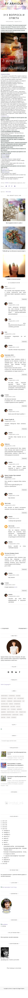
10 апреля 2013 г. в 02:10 (13, 527)
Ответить (24, 299)
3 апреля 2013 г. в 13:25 (10, 478)
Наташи (4, 156)
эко (17, 712)
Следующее (5, 628)
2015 (3, 824)
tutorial (13, 709)
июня (5, 840)
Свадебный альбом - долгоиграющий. (14, 846)
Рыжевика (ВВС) (9, 355)
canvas (11, 703)
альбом (3, 701)
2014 (3, 826)
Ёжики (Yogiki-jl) (9, 419)
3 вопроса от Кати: (5, 116)
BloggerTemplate (21, 988)
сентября (6, 834)
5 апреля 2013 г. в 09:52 (10, 505)
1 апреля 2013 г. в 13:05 (10, 334)
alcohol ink (4, 703)
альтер (18, 706)
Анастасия (8, 503)
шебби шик (15, 714)
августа (6, 836)
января (5, 861)
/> (9, 958)
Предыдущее (22, 628)
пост (15, 587)
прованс (13, 717)
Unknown (7, 444)
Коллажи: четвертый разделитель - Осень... (15, 852)
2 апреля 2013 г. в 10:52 (10, 421)
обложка (3, 709)
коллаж (18, 695)
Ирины (3, 170)
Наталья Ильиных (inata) (12, 553)
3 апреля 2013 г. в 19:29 (13, 321)
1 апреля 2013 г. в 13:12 (10, 356)
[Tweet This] (6, 186)
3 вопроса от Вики (5, 74)
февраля (6, 859)
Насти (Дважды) (6, 154)
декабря (6, 830)
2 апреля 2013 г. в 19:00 (10, 445)
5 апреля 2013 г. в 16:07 (10, 555)
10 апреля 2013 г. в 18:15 (13, 596)
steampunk (17, 703)
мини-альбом (17, 701)
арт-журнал (21, 698)
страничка (12, 695)
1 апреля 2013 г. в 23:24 (10, 396)
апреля (5, 844)
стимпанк (9, 701)
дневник (19, 709)
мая (5, 842)
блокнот (10, 698)
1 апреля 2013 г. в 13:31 (13, 380)
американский (5, 706)
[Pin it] (15, 186)
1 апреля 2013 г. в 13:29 (13, 347)
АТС (8, 709)
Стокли (7, 395)
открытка (3, 698)
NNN (6, 332)
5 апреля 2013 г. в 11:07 (13, 518)
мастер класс (10, 712)
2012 (3, 863)
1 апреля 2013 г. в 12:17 (10, 288)
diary (21, 714)
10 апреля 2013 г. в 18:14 (13, 543)
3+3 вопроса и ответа (9, 854)
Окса (6, 286)
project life (22, 712)
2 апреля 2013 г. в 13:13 (13, 411)
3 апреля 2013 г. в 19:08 (13, 495)
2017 (3, 821)
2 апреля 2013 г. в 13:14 (13, 434)
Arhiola (10, 303)
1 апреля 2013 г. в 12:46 (13, 305)
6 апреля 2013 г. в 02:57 (10, 584)
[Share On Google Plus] (12, 186)
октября (6, 832)
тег (23, 701)
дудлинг (3, 712)
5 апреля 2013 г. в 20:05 (13, 575)
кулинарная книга (6, 714)
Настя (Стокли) (5, 172)
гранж (8, 717)
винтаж (3, 717)
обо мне (8, 191)
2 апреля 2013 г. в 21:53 (13, 464)
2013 (3, 828)
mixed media (4, 695)
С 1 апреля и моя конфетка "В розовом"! (14, 855)
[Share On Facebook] (9, 186)
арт (15, 698)
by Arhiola (14, 3)
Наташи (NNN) (5, 157)
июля (5, 838)
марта (5, 857)
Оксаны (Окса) (5, 169)
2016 (3, 823)
